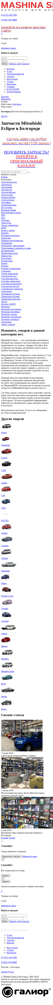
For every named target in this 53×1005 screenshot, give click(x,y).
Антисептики (7, 200)
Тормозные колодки (10, 299)
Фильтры (5, 306)
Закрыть (5, 876)
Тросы (4, 301)
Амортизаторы (8, 197)
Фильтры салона (9, 314)
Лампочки (6, 238)
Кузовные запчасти (10, 235)
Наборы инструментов (12, 240)
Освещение (6, 243)
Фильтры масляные (10, 312)
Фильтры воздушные (11, 309)
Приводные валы (9, 253)
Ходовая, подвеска (10, 319)
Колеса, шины (8, 230)
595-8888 (9, 20)
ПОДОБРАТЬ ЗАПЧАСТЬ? (26, 159)
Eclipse (4, 177)
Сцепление (6, 291)
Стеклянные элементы (12, 289)
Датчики (5, 220)
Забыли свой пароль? (19, 64)
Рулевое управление (11, 268)
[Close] (2, 841)
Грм (3, 217)
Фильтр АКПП (8, 304)
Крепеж (5, 233)
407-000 (9, 15)
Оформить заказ (29, 856)
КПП (3, 228)
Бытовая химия (8, 210)
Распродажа (7, 261)
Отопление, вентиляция (12, 245)
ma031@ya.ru (7, 972)
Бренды (10, 943)
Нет (3, 116)
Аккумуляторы (8, 192)
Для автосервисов (15, 938)
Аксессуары (7, 195)
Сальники (6, 271)
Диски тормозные (9, 225)
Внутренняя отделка (11, 212)
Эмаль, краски (8, 324)
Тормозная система (10, 296)
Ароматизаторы (8, 205)
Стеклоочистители (10, 286)
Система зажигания (10, 281)
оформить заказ (8, 48)
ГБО (3, 215)
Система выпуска (9, 278)
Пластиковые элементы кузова (16, 248)
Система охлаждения (11, 284)
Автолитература (9, 182)
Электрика (6, 322)
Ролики (4, 266)
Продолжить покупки (11, 856)
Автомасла (6, 184)
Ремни (4, 263)
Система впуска (9, 276)
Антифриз (6, 202)
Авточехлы (6, 190)
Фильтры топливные (11, 317)
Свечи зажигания (9, 273)
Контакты (11, 952)
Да (6, 116)
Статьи (10, 950)
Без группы (6, 207)
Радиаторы (6, 258)
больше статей (8, 838)
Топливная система (10, 294)
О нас (9, 935)
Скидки (10, 940)
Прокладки (6, 256)
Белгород (17, 104)
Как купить (12, 947)
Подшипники (7, 251)
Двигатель (6, 223)
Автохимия (6, 187)
